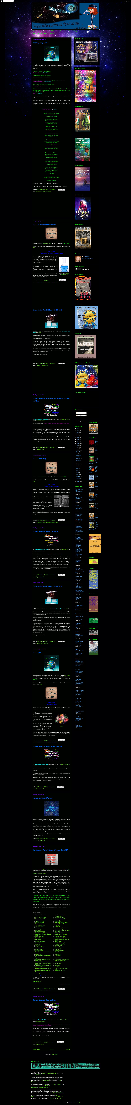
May (77, 470)
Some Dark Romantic (78, 561)
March (77, 474)
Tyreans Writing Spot (59, 917)
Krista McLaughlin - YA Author (79, 651)
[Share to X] (61, 190)
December (78, 451)
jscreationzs (34, 1087)
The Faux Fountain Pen (60, 923)
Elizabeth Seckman (39, 922)
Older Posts (67, 1049)
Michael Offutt (38, 943)
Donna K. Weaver (39, 954)
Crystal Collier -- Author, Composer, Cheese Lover (43, 964)
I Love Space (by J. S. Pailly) (41, 932)
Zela (42, 1080)
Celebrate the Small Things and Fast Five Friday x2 (80, 693)
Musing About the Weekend (42, 798)
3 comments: (53, 838)
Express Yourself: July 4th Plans (44, 1000)
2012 (78, 481)
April (77, 472)
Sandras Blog (57, 921)
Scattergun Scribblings (78, 538)
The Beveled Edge (80, 711)
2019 (78, 437)
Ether (77, 712)
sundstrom (54, 1096)
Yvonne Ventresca (39, 950)
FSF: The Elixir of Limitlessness (44, 224)
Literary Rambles (58, 941)
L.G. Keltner (86, 256)
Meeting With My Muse (41, 840)
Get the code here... (37, 982)
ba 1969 (53, 1084)
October (78, 458)
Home (35, 31)
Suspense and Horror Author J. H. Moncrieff (42, 971)
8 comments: (53, 574)
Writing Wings (38, 929)
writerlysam (78, 716)
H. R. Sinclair (57, 955)
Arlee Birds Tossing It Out (60, 918)
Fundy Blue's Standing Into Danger (62, 930)
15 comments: (52, 988)
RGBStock (38, 1074)
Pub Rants (78, 568)
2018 (78, 439)
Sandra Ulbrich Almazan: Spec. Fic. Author (43, 935)
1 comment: (52, 1042)
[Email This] (58, 190)
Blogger (79, 1102)
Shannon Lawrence (39, 923)
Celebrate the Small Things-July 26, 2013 (47, 310)
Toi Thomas (37, 927)
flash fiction (48, 282)
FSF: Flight (37, 652)
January (78, 478)
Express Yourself (40, 449)
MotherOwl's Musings (59, 950)
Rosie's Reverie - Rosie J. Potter (62, 959)
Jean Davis (37, 945)
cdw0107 (57, 1095)
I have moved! (78, 579)
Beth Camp (57, 966)
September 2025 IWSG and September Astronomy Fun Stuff (79, 553)
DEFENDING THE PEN (79, 498)
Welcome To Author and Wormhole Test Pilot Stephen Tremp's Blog (79, 547)
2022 (78, 430)
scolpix (42, 1085)
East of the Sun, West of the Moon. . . (43, 952)
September (78, 460)
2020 (78, 435)
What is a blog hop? (37, 981)
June (77, 468)
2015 (78, 445)
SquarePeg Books (39, 958)
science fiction (55, 282)
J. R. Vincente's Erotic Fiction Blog (61, 969)
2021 (78, 432)
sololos (69, 1102)
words (40, 191)
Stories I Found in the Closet (61, 934)
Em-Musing (57, 920)
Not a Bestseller (79, 726)
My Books (62, 31)
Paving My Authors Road (60, 937)
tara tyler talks (58, 963)
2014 (78, 447)
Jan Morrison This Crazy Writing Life (43, 965)
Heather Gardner (42, 873)
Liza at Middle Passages (40, 917)
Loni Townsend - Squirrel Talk (61, 927)
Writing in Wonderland (59, 932)
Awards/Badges (73, 31)
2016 (78, 443)
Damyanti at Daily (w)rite (60, 970)
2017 (78, 441)
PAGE (34, 247)
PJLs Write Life (58, 951)
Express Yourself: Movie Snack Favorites (47, 746)
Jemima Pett (57, 931)
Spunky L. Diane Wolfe (40, 918)
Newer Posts (36, 1049)
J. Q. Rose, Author (39, 926)
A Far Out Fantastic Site (60, 944)
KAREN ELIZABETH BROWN (79, 633)
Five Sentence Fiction (46, 243)
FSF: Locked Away (39, 458)
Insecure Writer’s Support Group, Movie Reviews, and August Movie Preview (79, 530)
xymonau (48, 1090)
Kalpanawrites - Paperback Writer (42, 959)
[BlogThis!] (59, 190)
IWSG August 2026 (79, 539)
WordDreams (57, 925)
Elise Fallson (78, 669)
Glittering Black (58, 954)
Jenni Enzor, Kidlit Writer (60, 960)
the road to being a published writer (43, 968)
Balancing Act (38, 930)
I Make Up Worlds (78, 659)
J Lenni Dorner (38, 948)
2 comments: (53, 520)
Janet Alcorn (57, 965)
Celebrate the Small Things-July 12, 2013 (47, 586)
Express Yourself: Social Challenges (45, 531)
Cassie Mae (78, 725)
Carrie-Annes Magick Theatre (61, 922)
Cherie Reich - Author (79, 598)
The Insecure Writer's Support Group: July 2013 (50, 850)
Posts (78, 413)
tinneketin (33, 1079)
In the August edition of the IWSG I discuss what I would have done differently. (79, 518)
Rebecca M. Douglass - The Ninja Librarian (62, 940)
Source (61, 726)
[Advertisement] (51, 205)
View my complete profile (87, 258)
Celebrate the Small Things (48, 31)
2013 (78, 450)
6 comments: (53, 447)
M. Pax (77, 505)
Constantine (57, 926)
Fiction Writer (38, 960)
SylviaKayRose (38, 973)
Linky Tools (61, 984)
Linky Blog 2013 (67, 984)
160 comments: (53, 280)
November (78, 455)
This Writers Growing (40, 925)
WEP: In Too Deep (96, 476)
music (37, 191)
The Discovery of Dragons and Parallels (79, 719)
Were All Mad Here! (39, 936)
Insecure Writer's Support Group (41, 869)
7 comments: (53, 641)
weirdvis (53, 1079)
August (78, 464)
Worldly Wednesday (47, 191)
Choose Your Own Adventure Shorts (43, 33)
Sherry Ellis (37, 944)
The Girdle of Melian (39, 946)
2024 (78, 428)
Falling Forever (58, 949)
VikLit (39, 332)
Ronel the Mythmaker (40, 941)
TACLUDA (55, 1092)
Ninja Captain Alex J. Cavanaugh (62, 869)
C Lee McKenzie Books (40, 920)
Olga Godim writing (59, 929)
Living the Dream (39, 949)
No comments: (52, 740)
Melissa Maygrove (59, 948)
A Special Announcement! (96, 443)
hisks (34, 1074)
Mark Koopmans (62, 872)
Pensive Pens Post (39, 937)
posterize (67, 273)
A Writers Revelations (59, 946)
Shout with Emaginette (40, 931)
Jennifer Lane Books (39, 921)
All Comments (80, 415)
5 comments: (53, 189)
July (77, 466)
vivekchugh (52, 1098)
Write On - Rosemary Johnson (61, 943)
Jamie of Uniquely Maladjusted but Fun (42, 956)
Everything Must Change (60, 936)
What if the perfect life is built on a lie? (79, 508)
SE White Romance (59, 958)
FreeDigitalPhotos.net (64, 274)
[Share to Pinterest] (64, 190)
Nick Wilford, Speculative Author (42, 962)
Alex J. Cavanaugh (78, 526)
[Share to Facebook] (62, 190)
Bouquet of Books (65, 419)
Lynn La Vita (38, 939)
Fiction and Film (58, 945)
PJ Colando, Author (59, 962)
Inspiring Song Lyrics (40, 42)
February (78, 476)
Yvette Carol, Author (39, 966)
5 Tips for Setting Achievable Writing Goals (80, 571)
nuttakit (43, 1073)
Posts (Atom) (54, 1054)
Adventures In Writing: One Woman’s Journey (60, 915)
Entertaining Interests (40, 420)
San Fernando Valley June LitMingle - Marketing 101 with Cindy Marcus (79, 704)
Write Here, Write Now (78, 680)
